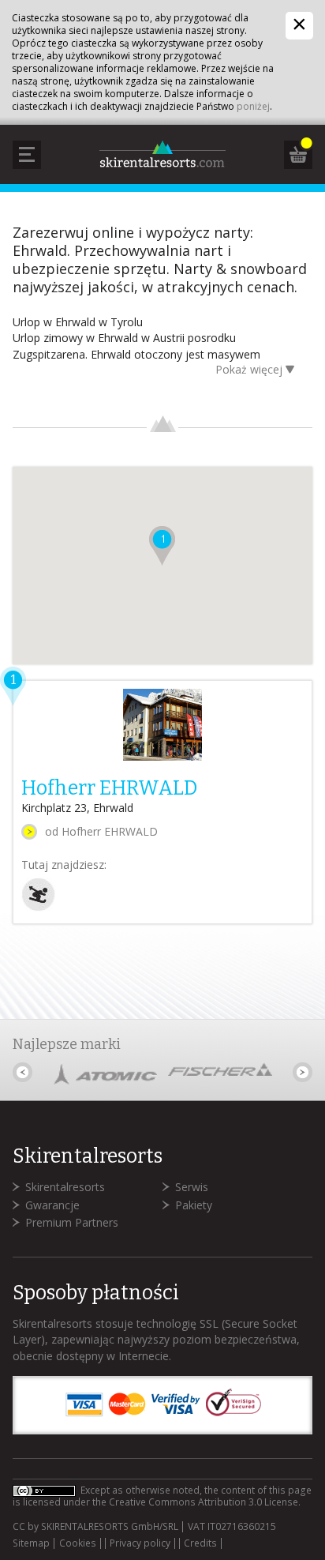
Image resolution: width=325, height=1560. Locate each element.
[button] (162, 546)
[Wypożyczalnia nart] (38, 907)
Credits (200, 1543)
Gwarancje (52, 1204)
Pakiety (193, 1204)
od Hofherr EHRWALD (101, 831)
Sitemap (31, 1543)
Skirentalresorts (65, 1186)
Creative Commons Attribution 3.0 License (203, 1502)
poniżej (253, 106)
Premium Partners (71, 1222)
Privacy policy (140, 1543)
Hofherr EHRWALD (109, 788)
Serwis (191, 1186)
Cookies (77, 1543)
